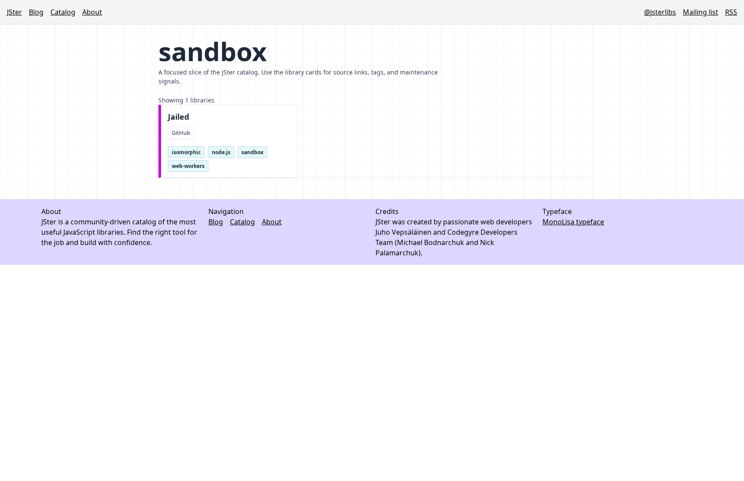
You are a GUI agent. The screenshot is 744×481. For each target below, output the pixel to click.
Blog (36, 12)
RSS (731, 12)
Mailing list (700, 12)
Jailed (178, 117)
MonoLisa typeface (573, 222)
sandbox (253, 152)
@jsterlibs (660, 12)
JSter (14, 12)
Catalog (62, 12)
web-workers (188, 166)
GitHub (181, 133)
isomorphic (186, 152)
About (92, 12)
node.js (221, 152)
